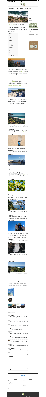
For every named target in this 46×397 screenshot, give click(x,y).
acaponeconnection (12, 348)
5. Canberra (10, 42)
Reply (27, 318)
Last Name (30, 18)
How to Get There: (11, 43)
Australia (9, 308)
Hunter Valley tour (25, 196)
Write (16, 1)
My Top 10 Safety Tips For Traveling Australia (24, 309)
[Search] (37, 1)
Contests (24, 380)
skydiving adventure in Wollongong (18, 236)
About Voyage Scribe (10, 380)
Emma (10, 331)
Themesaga (29, 396)
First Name (30, 16)
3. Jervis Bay (10, 38)
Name (9, 363)
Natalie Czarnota (12, 55)
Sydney (11, 308)
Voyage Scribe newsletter (11, 24)
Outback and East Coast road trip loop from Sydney (17, 238)
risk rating (25, 104)
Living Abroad (24, 385)
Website (9, 367)
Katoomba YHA (13, 81)
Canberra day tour (25, 174)
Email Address (30, 14)
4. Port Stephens (10, 40)
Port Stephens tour (18, 152)
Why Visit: (10, 35)
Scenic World (15, 70)
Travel (14, 1)
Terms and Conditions (11, 383)
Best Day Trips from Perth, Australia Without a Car (13, 309)
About (21, 1)
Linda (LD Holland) (11, 315)
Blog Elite (26, 396)
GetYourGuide (11, 32)
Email (9, 365)
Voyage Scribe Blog (10, 1)
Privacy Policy (10, 382)
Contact (19, 1)
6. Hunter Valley (10, 44)
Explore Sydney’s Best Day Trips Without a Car (13, 54)
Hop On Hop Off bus (23, 71)
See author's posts (15, 300)
